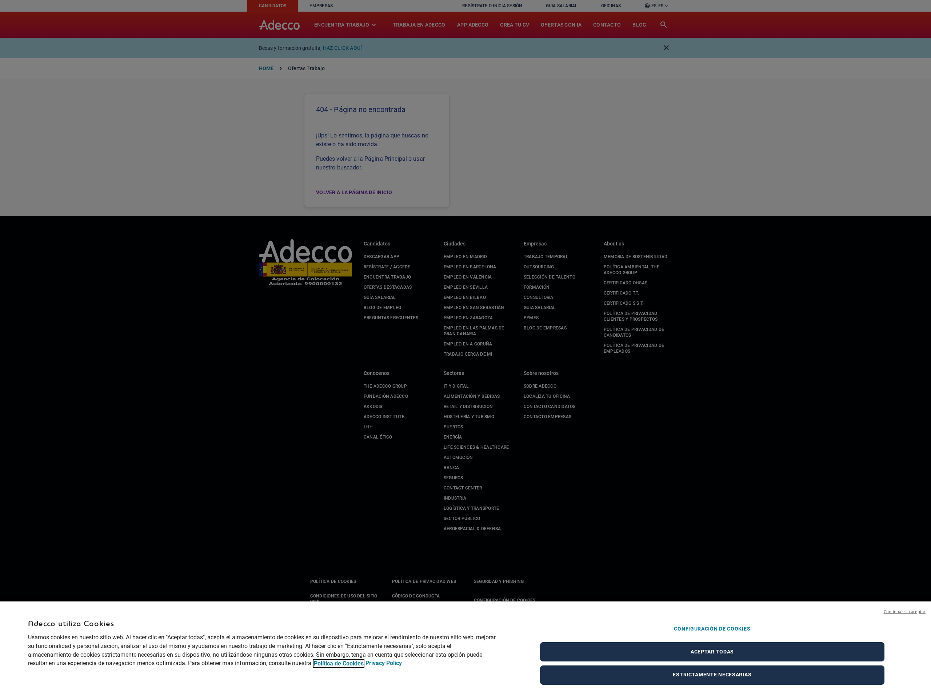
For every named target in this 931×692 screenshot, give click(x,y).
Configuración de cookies (712, 629)
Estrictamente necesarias (712, 674)
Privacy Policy (383, 663)
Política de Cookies (339, 663)
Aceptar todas (712, 652)
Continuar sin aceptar (905, 611)
